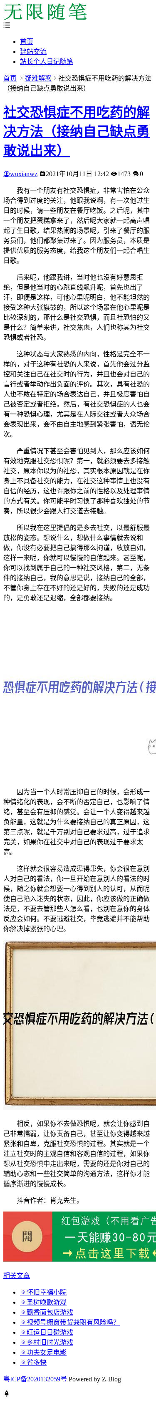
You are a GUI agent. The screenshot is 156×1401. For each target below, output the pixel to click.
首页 (26, 41)
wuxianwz (23, 173)
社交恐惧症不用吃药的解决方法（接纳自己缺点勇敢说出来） (76, 131)
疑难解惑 (38, 78)
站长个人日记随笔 (46, 61)
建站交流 (33, 51)
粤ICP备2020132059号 (35, 1379)
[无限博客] (45, 17)
